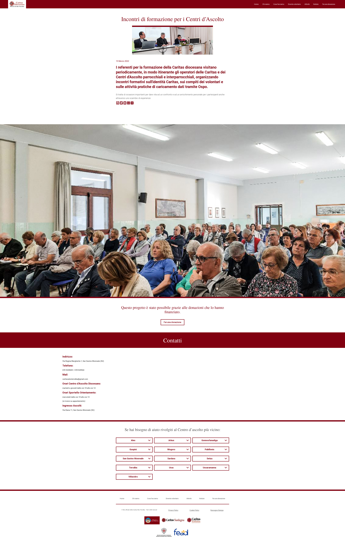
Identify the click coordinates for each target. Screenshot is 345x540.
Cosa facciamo (278, 4)
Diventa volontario (294, 4)
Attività (307, 4)
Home (256, 4)
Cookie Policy (194, 510)
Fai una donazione (328, 4)
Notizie (315, 4)
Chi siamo (266, 4)
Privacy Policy (173, 510)
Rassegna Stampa (217, 510)
